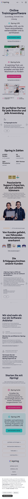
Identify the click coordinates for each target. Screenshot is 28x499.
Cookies (11, 485)
